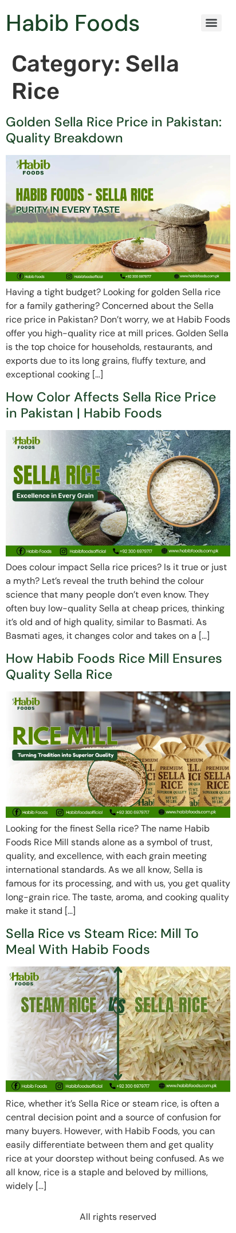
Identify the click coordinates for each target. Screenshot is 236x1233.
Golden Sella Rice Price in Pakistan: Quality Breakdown (114, 129)
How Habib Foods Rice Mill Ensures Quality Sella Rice (114, 666)
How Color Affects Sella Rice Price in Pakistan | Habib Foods (111, 404)
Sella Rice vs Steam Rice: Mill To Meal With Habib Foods (102, 941)
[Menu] (211, 22)
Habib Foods (73, 23)
